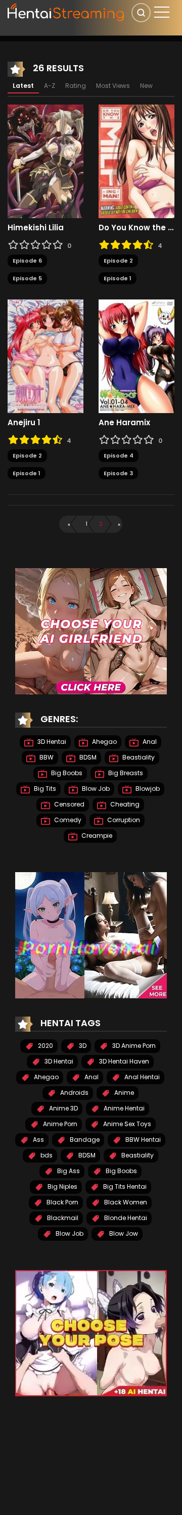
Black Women (125, 1202)
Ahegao (103, 741)
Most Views (113, 85)
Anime (123, 1092)
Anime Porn (59, 1124)
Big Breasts (125, 773)
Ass (37, 1139)
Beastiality (138, 757)
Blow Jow (123, 1233)
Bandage (84, 1139)
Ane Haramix (124, 422)
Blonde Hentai (125, 1218)
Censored (68, 804)
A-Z (49, 85)
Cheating (124, 804)
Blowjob (147, 788)
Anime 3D (63, 1108)
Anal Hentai (141, 1077)
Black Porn (61, 1202)
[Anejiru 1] (45, 356)
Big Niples (61, 1186)
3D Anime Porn (133, 1045)
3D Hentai (51, 741)
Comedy (67, 820)
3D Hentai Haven (123, 1061)
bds (46, 1155)
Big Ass (68, 1171)
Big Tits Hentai (124, 1186)
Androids (73, 1092)
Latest (23, 85)
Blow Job (95, 788)
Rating (75, 85)
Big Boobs (66, 773)
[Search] (141, 12)
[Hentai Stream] (66, 11)
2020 (44, 1045)
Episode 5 (27, 278)
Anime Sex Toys (126, 1124)
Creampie (96, 835)
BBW (46, 757)
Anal (149, 741)
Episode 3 (118, 473)
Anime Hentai (123, 1108)
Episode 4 (118, 455)
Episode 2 (118, 261)
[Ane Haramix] (136, 356)
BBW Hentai (142, 1139)
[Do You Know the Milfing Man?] (136, 161)
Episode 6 (27, 261)
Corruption (123, 820)
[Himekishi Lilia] (45, 161)
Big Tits (44, 788)
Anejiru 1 (24, 422)
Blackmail (62, 1218)
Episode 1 (117, 278)
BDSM (87, 757)
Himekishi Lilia (36, 227)
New (146, 85)
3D (81, 1045)
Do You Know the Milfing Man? (136, 227)
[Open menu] (161, 12)
